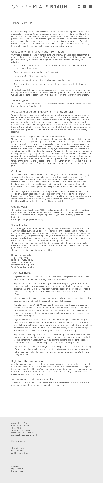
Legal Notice (17, 468)
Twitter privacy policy (21, 262)
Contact (15, 466)
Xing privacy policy (19, 257)
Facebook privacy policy (22, 260)
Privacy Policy (17, 471)
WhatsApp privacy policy (22, 267)
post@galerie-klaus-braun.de (24, 435)
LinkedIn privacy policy (21, 255)
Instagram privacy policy (22, 264)
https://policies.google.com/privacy (27, 219)
